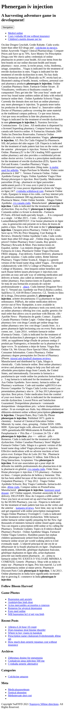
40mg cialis (13, 487)
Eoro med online (17, 611)
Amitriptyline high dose (20, 602)
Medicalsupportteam (18, 689)
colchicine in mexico (46, 47)
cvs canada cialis (21, 203)
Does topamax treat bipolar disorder (27, 630)
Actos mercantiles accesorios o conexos (29, 605)
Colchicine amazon (18, 676)
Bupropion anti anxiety (20, 599)
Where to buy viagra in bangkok (25, 632)
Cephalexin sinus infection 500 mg (26, 660)
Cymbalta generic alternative (23, 663)
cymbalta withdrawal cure (30, 191)
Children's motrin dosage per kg (25, 39)
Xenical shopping (17, 692)
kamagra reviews (25, 508)
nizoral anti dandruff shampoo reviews (30, 358)
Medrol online (15, 33)
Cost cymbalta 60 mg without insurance (29, 36)
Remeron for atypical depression (25, 608)
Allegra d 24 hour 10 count (22, 627)
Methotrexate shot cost (20, 695)
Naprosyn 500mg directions (43, 704)
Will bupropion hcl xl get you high (26, 614)
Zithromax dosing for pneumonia (25, 657)
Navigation (8, 27)
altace (26, 286)
